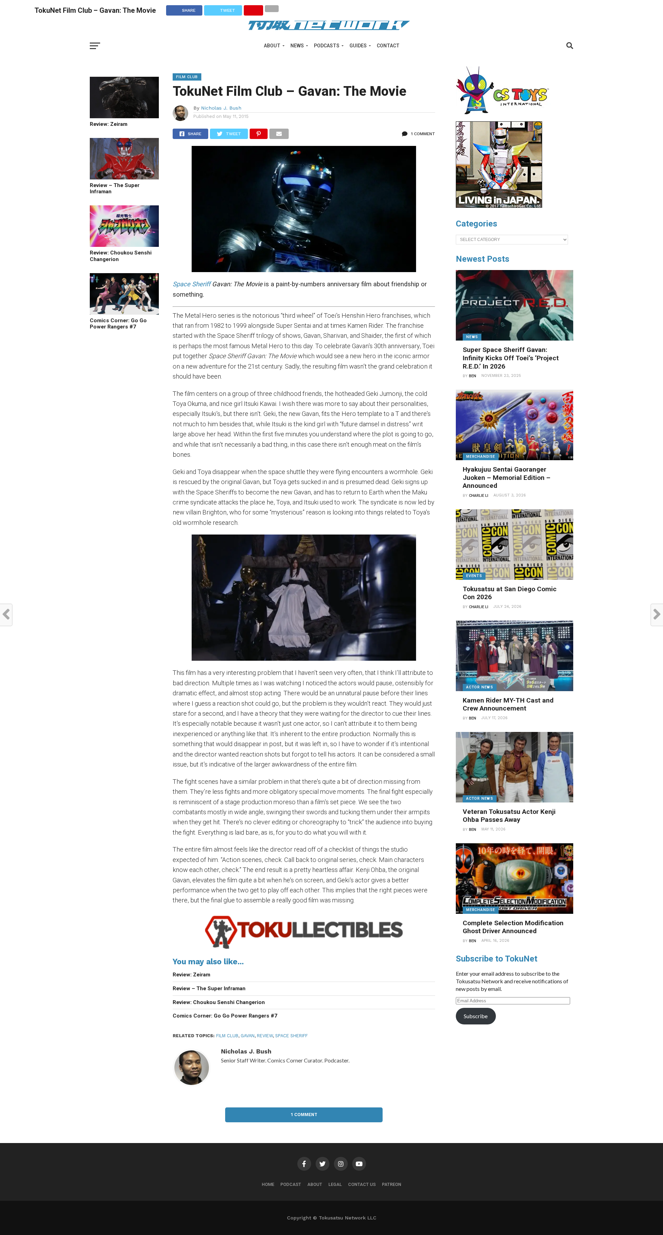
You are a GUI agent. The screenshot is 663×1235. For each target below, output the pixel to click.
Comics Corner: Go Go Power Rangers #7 (118, 323)
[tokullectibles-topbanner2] (304, 949)
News (297, 45)
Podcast (290, 1184)
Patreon (391, 1184)
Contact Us (362, 1184)
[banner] (499, 206)
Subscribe (476, 1016)
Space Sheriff (191, 284)
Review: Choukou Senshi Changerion (121, 256)
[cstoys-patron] (505, 118)
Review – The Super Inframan (115, 188)
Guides (358, 45)
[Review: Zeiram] (124, 116)
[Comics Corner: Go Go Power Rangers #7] (124, 312)
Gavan (247, 1035)
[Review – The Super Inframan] (124, 177)
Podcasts (326, 45)
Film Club (227, 1035)
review (265, 1035)
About (272, 45)
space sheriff (291, 1035)
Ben (472, 376)
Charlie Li (478, 495)
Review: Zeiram (108, 124)
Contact (388, 45)
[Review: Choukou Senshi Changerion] (124, 244)
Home (268, 1184)
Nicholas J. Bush (221, 108)
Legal (335, 1184)
